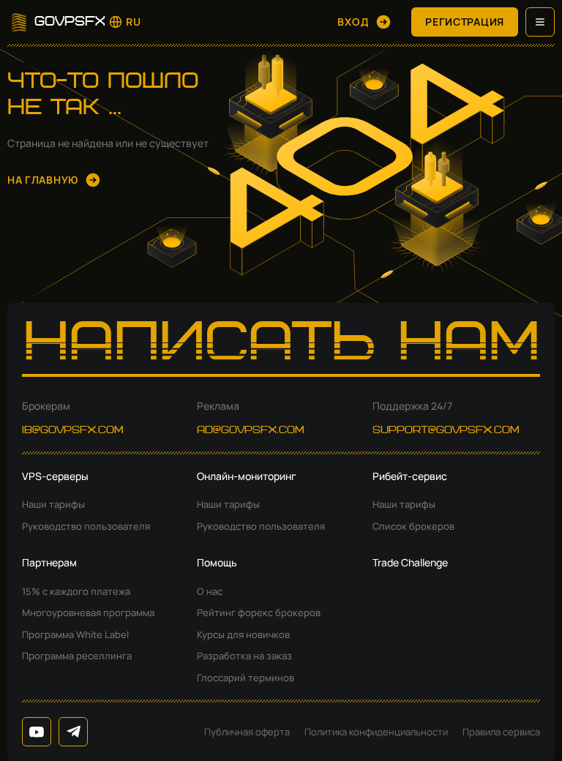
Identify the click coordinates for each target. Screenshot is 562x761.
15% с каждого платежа (76, 591)
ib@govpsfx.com (73, 430)
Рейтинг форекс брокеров (259, 612)
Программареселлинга (77, 655)
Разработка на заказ (244, 655)
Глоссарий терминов (245, 677)
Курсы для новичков (243, 634)
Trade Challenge (410, 562)
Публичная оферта (247, 731)
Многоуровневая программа (88, 612)
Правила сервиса (501, 731)
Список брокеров (413, 526)
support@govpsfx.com (446, 430)
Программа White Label (75, 634)
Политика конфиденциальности (376, 731)
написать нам (281, 345)
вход (353, 22)
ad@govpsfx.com (250, 430)
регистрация (464, 22)
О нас (209, 591)
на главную (42, 180)
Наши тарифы (53, 504)
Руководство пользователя (86, 526)
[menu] (540, 22)
